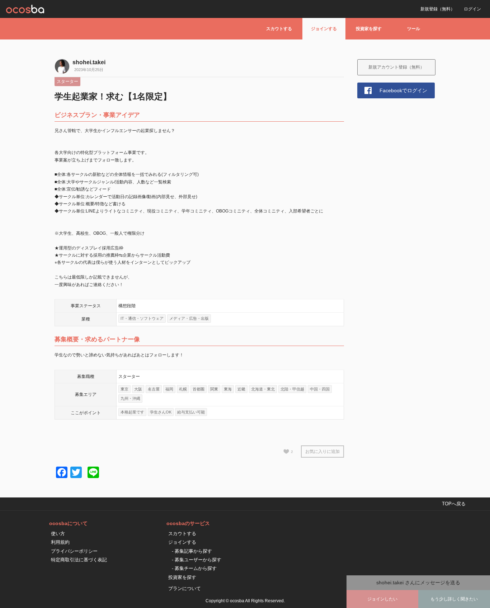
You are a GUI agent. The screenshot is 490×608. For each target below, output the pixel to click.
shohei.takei (88, 62)
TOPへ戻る (454, 503)
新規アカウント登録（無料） (396, 67)
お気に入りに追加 (322, 451)
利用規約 (60, 542)
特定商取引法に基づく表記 (79, 559)
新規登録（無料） (437, 8)
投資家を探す (369, 28)
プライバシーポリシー (74, 551)
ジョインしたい (382, 599)
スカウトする (279, 28)
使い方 (58, 533)
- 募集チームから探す (194, 568)
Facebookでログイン (403, 90)
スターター (67, 81)
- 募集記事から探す (192, 551)
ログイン (472, 8)
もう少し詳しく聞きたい (454, 599)
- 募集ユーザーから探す (196, 559)
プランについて (184, 588)
